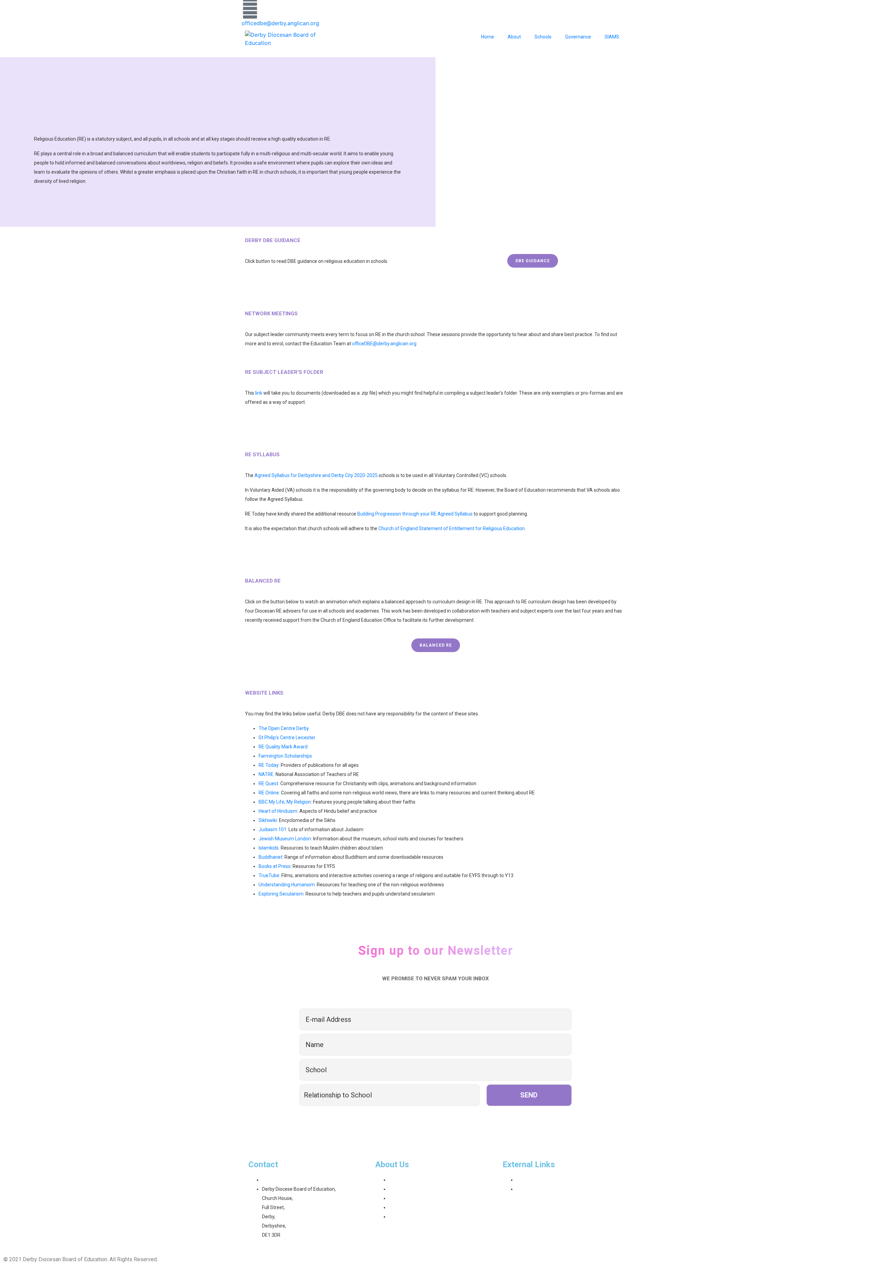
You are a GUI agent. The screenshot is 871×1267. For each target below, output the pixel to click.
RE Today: (269, 765)
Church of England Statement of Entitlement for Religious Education (451, 528)
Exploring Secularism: (282, 894)
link (258, 393)
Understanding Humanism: (287, 884)
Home (487, 36)
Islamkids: (269, 848)
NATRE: (267, 774)
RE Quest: (269, 783)
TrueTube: (269, 875)
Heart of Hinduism (278, 811)
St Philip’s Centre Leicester (287, 737)
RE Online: (269, 792)
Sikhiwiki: (268, 820)
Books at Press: (275, 866)
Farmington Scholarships (285, 756)
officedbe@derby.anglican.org (280, 23)
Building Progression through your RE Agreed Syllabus (415, 514)
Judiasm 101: (273, 829)
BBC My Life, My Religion (285, 802)
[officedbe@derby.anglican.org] (250, 8)
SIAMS (612, 36)
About (514, 36)
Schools (543, 36)
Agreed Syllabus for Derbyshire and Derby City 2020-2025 (316, 475)
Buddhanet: (271, 857)
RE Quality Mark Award (283, 746)
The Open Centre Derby (284, 728)
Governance (578, 36)
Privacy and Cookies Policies (194, 1259)
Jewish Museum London (285, 838)
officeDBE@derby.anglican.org (384, 343)
